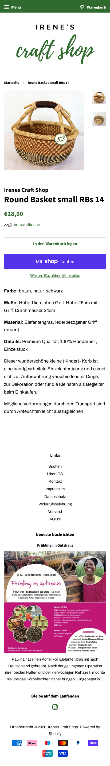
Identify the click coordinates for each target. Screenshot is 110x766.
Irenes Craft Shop (63, 727)
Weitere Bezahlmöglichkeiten (55, 275)
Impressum (55, 489)
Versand (55, 511)
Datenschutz (55, 496)
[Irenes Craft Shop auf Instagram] (55, 708)
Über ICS (55, 474)
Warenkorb (96, 7)
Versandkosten (28, 224)
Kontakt (55, 481)
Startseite (11, 82)
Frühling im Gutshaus (55, 545)
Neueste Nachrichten (55, 535)
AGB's (55, 519)
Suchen (55, 466)
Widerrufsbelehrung (55, 504)
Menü (15, 7)
